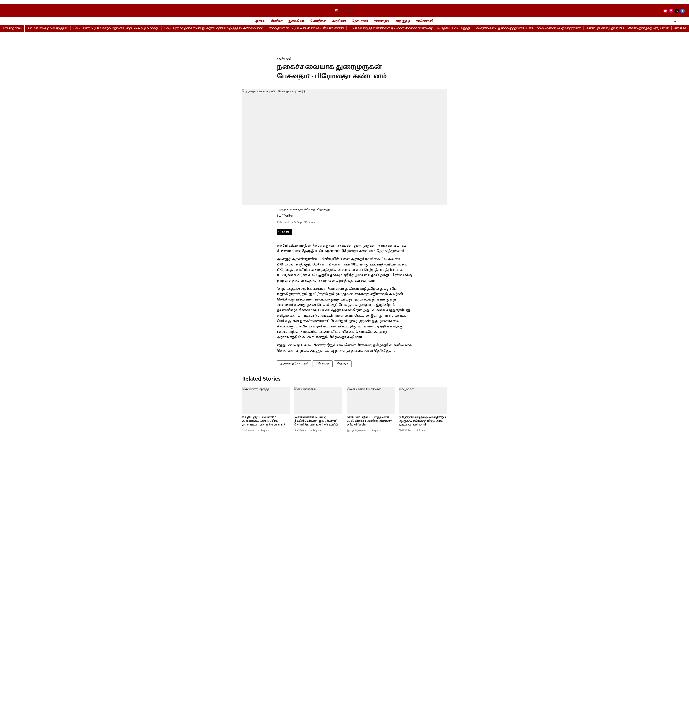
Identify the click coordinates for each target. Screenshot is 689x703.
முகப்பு (260, 21)
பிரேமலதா (323, 363)
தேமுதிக (342, 363)
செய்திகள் (318, 21)
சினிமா (277, 21)
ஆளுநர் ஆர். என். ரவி (294, 363)
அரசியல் (339, 21)
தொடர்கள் (360, 21)
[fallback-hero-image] (266, 400)
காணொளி (424, 21)
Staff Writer (285, 215)
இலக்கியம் (296, 21)
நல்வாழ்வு (381, 21)
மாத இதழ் (402, 21)
